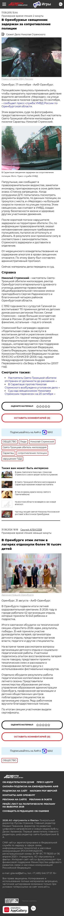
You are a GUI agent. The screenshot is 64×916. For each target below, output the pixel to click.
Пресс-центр (45, 782)
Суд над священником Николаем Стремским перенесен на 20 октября (29, 392)
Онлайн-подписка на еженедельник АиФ (30, 786)
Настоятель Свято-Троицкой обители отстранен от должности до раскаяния (30, 379)
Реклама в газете (40, 799)
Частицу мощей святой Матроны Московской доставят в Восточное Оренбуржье (37, 513)
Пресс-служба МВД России (17, 79)
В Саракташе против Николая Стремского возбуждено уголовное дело (31, 386)
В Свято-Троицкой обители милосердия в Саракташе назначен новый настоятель (35, 483)
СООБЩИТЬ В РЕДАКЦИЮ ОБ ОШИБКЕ (25, 811)
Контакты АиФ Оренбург (18, 795)
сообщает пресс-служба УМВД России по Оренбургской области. (29, 105)
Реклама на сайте (14, 799)
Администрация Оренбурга (18, 595)
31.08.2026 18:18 (10, 529)
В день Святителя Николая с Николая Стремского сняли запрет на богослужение (36, 473)
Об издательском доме (18, 782)
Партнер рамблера (29, 901)
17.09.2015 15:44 (10, 12)
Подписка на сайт (14, 790)
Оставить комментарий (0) (32, 418)
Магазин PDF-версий (43, 790)
